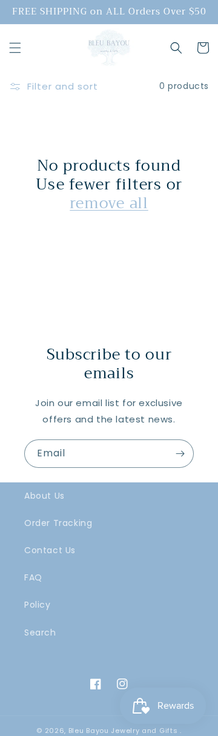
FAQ (33, 577)
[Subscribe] (180, 453)
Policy (37, 605)
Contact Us (50, 550)
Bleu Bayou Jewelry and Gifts (123, 730)
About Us (44, 496)
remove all (109, 203)
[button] (15, 47)
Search (40, 632)
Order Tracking (58, 523)
